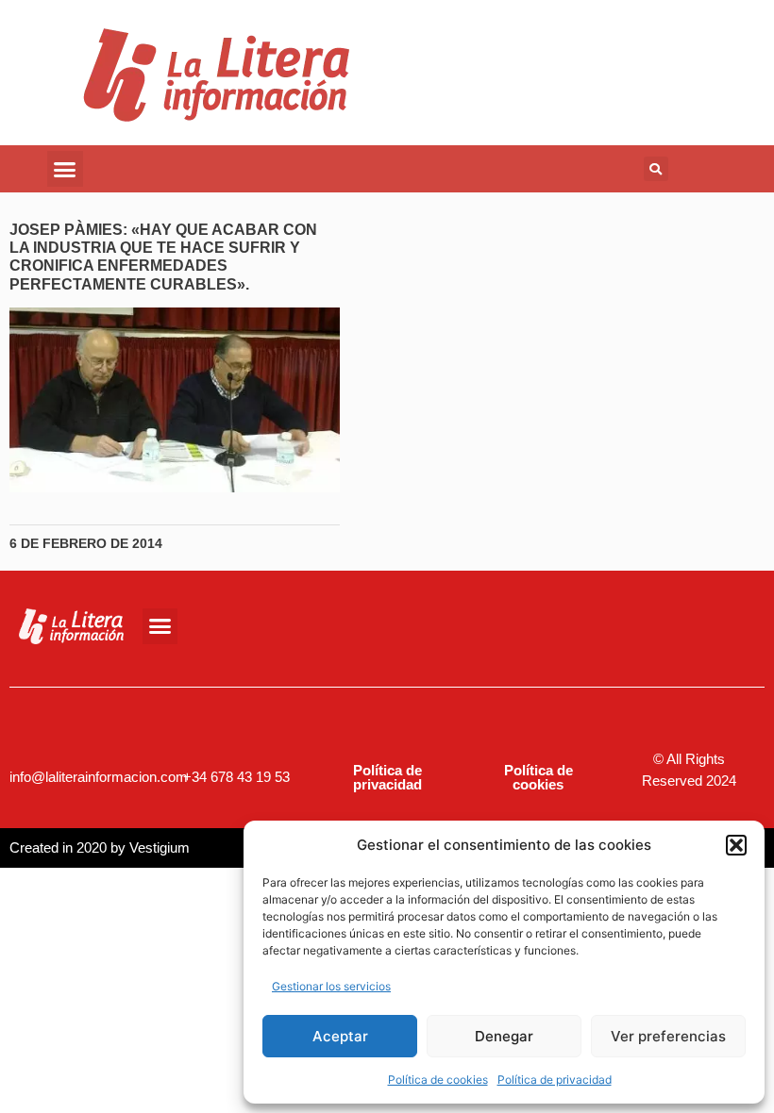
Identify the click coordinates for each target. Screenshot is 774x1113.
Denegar (504, 1036)
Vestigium (159, 847)
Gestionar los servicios (331, 986)
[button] (736, 845)
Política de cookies (438, 1079)
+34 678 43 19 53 (236, 777)
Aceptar (340, 1036)
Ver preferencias (668, 1036)
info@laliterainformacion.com (98, 777)
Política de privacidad (554, 1079)
